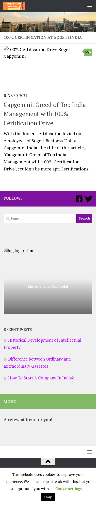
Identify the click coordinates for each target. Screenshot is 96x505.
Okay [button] (48, 497)
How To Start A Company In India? (41, 378)
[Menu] (90, 6)
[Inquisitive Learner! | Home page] (18, 6)
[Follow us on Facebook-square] (79, 198)
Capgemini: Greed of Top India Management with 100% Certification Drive (45, 114)
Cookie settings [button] (68, 488)
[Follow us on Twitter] (88, 198)
